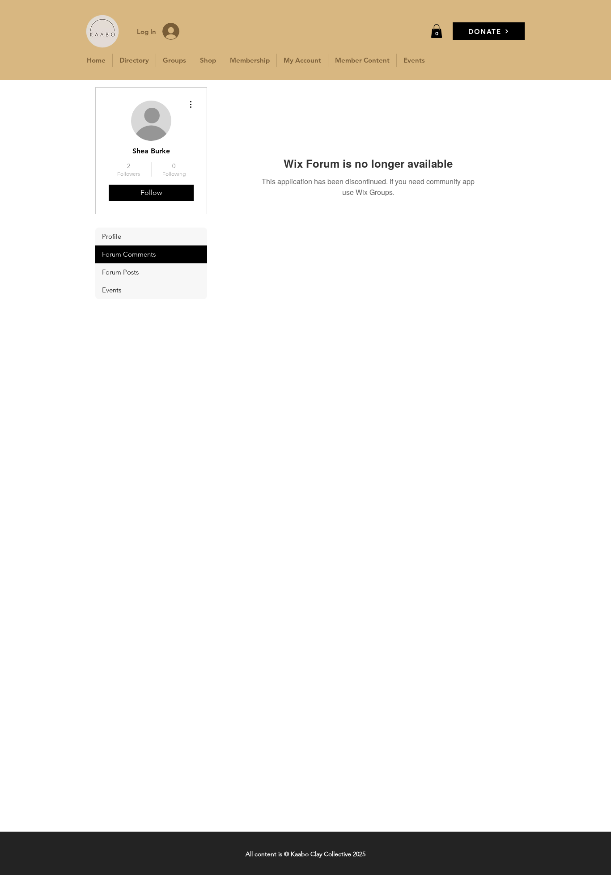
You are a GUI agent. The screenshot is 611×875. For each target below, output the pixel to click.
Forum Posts (120, 272)
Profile (111, 236)
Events (111, 290)
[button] (436, 31)
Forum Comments (129, 254)
